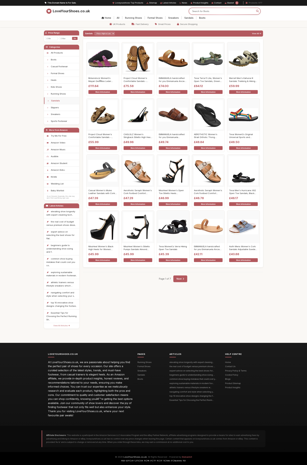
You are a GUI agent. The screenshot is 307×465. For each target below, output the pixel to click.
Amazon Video (57, 142)
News (184, 3)
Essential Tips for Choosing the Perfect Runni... (191, 400)
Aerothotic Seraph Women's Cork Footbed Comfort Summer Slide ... (138, 192)
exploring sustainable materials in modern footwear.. (61, 274)
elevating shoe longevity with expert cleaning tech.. (60, 213)
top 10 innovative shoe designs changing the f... (191, 396)
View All (256, 34)
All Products (56, 52)
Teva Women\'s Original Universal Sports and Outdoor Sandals (241, 136)
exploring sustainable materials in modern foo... (191, 383)
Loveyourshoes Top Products (129, 3)
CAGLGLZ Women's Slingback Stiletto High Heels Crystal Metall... (138, 136)
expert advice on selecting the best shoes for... (191, 371)
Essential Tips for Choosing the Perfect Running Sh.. (61, 316)
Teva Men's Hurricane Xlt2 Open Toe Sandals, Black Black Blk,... (242, 192)
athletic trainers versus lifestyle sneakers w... (190, 387)
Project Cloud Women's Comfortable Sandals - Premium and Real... (100, 136)
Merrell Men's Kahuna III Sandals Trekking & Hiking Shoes (242, 79)
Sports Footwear (58, 121)
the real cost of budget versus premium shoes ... (192, 366)
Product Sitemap (233, 383)
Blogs (228, 379)
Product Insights (200, 3)
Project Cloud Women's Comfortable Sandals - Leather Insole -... (135, 79)
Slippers (54, 107)
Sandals (188, 17)
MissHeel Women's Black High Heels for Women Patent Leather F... (100, 248)
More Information (102, 92)
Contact (217, 3)
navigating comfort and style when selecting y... (191, 392)
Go (75, 38)
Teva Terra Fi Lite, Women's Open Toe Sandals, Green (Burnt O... (208, 79)
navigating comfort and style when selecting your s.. (60, 294)
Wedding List (57, 183)
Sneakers (173, 17)
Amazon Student (58, 163)
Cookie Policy (231, 375)
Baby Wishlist (57, 190)
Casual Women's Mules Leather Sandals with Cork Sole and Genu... (101, 192)
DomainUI (187, 457)
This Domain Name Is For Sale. (61, 3)
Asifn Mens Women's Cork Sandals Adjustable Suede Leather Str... (242, 248)
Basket (232, 3)
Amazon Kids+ (57, 170)
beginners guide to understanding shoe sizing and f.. (59, 248)
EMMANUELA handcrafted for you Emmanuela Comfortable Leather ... (172, 136)
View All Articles (60, 325)
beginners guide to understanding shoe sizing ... (192, 375)
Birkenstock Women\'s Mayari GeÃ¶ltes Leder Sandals (99, 79)
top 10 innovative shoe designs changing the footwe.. (61, 304)
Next (179, 278)
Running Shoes (133, 17)
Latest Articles (169, 3)
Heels (53, 80)
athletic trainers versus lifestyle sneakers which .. (60, 284)
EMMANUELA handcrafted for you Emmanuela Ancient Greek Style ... (172, 79)
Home (108, 17)
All (118, 17)
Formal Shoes (155, 17)
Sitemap (153, 3)
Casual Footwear (59, 66)
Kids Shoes (56, 87)
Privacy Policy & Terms (236, 371)
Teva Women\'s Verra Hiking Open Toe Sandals (173, 248)
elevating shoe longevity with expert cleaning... (191, 362)
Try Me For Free (58, 135)
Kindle (53, 176)
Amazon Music (58, 149)
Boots (202, 17)
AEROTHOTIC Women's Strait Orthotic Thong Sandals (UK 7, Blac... (205, 136)
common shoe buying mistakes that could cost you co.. (60, 262)
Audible (54, 156)
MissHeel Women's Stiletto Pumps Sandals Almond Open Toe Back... (137, 248)
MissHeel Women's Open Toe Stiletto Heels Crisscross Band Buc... (171, 192)
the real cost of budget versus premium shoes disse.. (61, 223)
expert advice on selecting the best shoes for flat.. (60, 235)
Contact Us (230, 366)
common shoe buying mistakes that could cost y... (192, 379)
